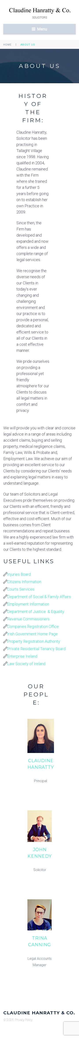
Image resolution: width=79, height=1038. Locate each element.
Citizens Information (24, 581)
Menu (42, 29)
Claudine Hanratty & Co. (39, 1012)
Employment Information (28, 604)
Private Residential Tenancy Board (36, 649)
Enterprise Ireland (22, 656)
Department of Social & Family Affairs (39, 596)
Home (7, 44)
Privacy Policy (23, 1020)
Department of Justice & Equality (35, 611)
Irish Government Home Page (32, 634)
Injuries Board (19, 574)
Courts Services (20, 589)
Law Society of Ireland (26, 663)
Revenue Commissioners (28, 619)
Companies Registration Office (33, 626)
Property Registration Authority (33, 641)
